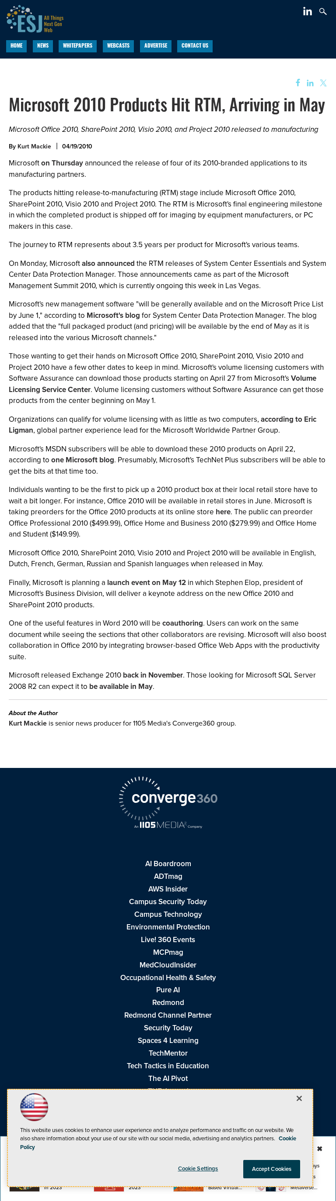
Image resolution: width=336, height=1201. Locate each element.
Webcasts (118, 46)
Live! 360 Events (168, 939)
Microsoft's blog (113, 315)
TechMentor (168, 1053)
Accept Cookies (272, 1169)
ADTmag (168, 876)
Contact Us (195, 46)
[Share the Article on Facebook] (295, 83)
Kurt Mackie (34, 146)
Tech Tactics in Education (168, 1065)
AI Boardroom (168, 863)
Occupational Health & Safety (168, 977)
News (43, 46)
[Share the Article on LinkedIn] (309, 83)
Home (16, 46)
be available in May (121, 686)
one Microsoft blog (82, 459)
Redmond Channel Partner (168, 1015)
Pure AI (168, 989)
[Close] (299, 1098)
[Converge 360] (168, 799)
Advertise (155, 46)
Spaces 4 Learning (168, 1040)
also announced (108, 263)
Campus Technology (168, 914)
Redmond (168, 1002)
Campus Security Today (168, 901)
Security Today (168, 1027)
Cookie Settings (198, 1168)
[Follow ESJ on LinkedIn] (308, 12)
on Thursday (62, 163)
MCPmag (168, 952)
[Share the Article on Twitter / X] (322, 83)
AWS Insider (168, 889)
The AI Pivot (168, 1078)
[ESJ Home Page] (31, 17)
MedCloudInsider (168, 965)
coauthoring (182, 623)
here (223, 511)
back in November (153, 675)
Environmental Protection (168, 927)
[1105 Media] (168, 825)
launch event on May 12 (146, 582)
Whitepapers (77, 46)
